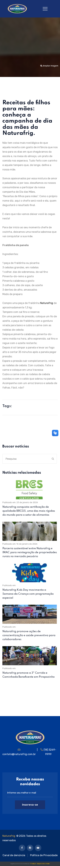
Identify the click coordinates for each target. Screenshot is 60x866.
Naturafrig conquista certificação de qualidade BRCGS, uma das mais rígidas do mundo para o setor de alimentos (28, 511)
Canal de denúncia (14, 855)
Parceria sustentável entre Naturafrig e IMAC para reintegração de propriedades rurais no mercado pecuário (29, 552)
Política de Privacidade (44, 855)
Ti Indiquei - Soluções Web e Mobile (40, 863)
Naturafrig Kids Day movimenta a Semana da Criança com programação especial (28, 594)
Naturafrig (8, 835)
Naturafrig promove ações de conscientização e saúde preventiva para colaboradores (28, 635)
